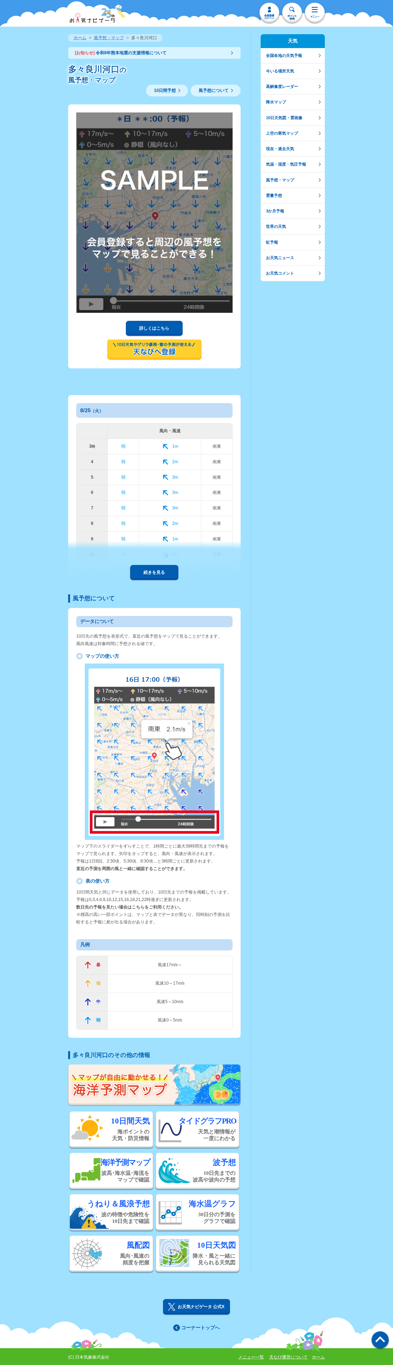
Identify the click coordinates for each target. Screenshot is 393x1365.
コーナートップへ (200, 1327)
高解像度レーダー (282, 86)
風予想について (214, 90)
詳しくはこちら (154, 328)
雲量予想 (274, 195)
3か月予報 (275, 211)
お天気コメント (280, 273)
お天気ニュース (280, 257)
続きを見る (154, 572)
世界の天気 (276, 226)
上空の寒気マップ (282, 133)
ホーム (80, 38)
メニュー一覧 (251, 1357)
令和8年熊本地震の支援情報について (121, 52)
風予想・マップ (109, 38)
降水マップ (276, 102)
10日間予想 (165, 90)
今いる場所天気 (280, 71)
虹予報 (272, 242)
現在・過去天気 (280, 148)
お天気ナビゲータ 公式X (201, 1306)
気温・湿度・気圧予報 (286, 164)
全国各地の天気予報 (284, 55)
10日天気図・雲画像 (284, 117)
